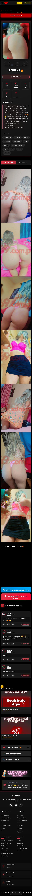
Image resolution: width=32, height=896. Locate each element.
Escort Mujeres (10, 10)
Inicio (3, 10)
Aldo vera (9, 613)
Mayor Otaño (20, 850)
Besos (25, 141)
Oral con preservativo (17, 145)
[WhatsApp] (21, 805)
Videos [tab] (24, 162)
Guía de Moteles (22, 817)
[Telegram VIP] (16, 805)
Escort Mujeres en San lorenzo (8, 12)
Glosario (20, 828)
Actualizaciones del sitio (7, 853)
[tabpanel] (16, 355)
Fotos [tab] (9, 162)
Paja (5, 149)
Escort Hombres (6, 817)
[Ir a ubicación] (16, 892)
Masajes (26, 137)
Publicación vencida (16, 15)
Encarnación (20, 843)
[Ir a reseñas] (19, 892)
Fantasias (17, 137)
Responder (26, 624)
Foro (3, 828)
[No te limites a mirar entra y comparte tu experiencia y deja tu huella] (16, 773)
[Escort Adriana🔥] (16, 196)
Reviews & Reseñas (6, 843)
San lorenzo (16, 76)
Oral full (20, 149)
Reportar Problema (13, 760)
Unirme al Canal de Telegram (17, 590)
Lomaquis (9, 631)
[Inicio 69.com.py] (6, 2)
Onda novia (7, 141)
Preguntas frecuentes (6, 850)
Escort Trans (5, 820)
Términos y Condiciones (7, 840)
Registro (20, 815)
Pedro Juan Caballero (22, 848)
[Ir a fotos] (12, 892)
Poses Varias (17, 141)
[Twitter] (11, 805)
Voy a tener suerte (22, 820)
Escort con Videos (6, 825)
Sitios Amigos (4, 856)
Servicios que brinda (13, 753)
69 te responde (4, 848)
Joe (8, 666)
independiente (17, 96)
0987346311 (9, 867)
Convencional (7, 137)
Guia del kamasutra (7, 830)
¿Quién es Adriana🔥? (14, 747)
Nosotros (20, 825)
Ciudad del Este (21, 845)
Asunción (19, 840)
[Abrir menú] (2, 2)
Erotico (12, 149)
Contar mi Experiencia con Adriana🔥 (17, 597)
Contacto (20, 823)
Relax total (6, 153)
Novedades (5, 823)
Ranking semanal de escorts (23, 831)
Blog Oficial (3, 845)
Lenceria (6, 145)
